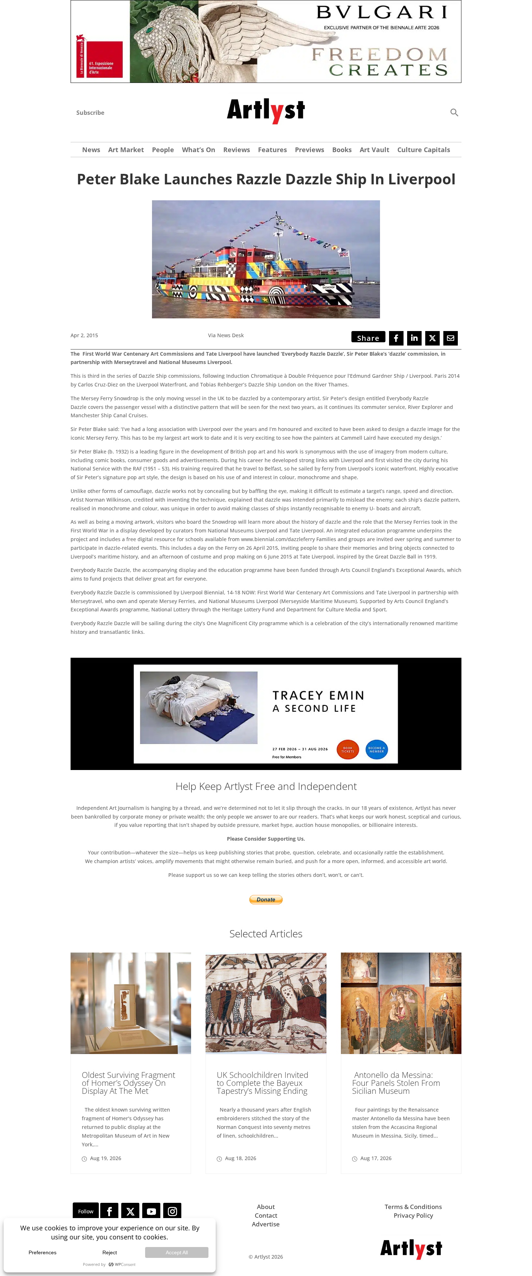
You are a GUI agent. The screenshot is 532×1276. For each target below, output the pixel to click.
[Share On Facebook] (396, 338)
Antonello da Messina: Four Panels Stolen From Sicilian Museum (396, 1082)
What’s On (198, 150)
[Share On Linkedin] (414, 338)
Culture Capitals (423, 150)
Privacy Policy (413, 1215)
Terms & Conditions (413, 1206)
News (91, 150)
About (266, 1206)
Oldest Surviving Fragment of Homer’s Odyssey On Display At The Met (128, 1082)
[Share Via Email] (450, 338)
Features (272, 150)
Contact (266, 1215)
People (163, 150)
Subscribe (90, 113)
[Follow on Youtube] (151, 1212)
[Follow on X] (130, 1212)
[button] (454, 112)
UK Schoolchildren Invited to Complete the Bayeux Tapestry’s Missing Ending (262, 1082)
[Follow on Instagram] (172, 1212)
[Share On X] (432, 338)
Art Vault (374, 150)
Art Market (126, 150)
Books (342, 150)
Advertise (266, 1224)
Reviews (236, 150)
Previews (309, 150)
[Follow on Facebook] (109, 1212)
